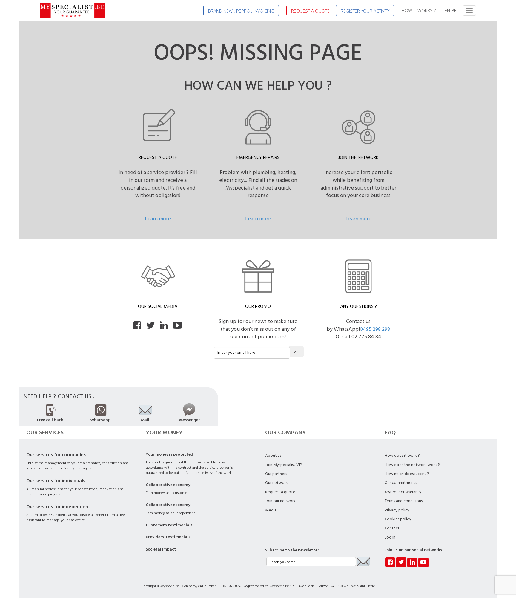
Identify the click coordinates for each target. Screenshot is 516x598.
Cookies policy (398, 519)
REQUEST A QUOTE (310, 11)
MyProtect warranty (403, 492)
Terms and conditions (404, 501)
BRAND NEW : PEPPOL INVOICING (241, 11)
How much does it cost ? (407, 474)
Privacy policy (397, 510)
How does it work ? (402, 456)
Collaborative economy (168, 485)
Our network (276, 483)
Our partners (276, 474)
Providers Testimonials (168, 537)
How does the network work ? (412, 465)
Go (296, 351)
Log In (390, 537)
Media (271, 510)
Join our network (280, 501)
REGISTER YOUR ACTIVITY (365, 11)
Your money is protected (169, 454)
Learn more (158, 218)
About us (273, 456)
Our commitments (401, 483)
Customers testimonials (169, 525)
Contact (392, 528)
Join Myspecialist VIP (283, 465)
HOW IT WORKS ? (419, 10)
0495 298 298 (375, 329)
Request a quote (280, 492)
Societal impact (161, 549)
